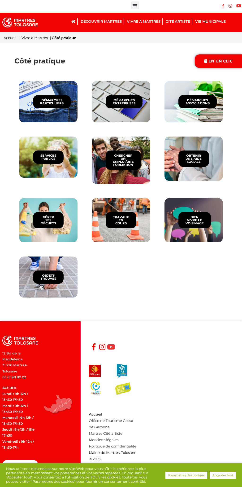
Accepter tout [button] (222, 475)
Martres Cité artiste (105, 433)
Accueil (10, 37)
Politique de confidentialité (112, 446)
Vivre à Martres (35, 37)
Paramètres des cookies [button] (186, 475)
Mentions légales (103, 440)
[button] (135, 5)
